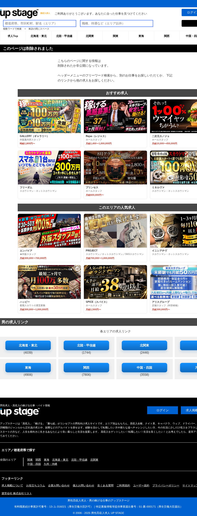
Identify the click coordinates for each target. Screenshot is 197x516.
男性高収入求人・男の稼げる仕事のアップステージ (98, 500)
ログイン (162, 410)
